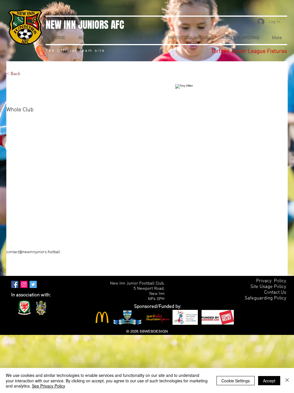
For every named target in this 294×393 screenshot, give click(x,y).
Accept (269, 381)
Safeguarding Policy (265, 298)
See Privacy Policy (48, 386)
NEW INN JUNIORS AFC (85, 25)
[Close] (287, 380)
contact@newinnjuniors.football (33, 252)
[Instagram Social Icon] (24, 284)
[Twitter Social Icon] (33, 284)
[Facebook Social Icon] (14, 284)
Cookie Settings (235, 381)
